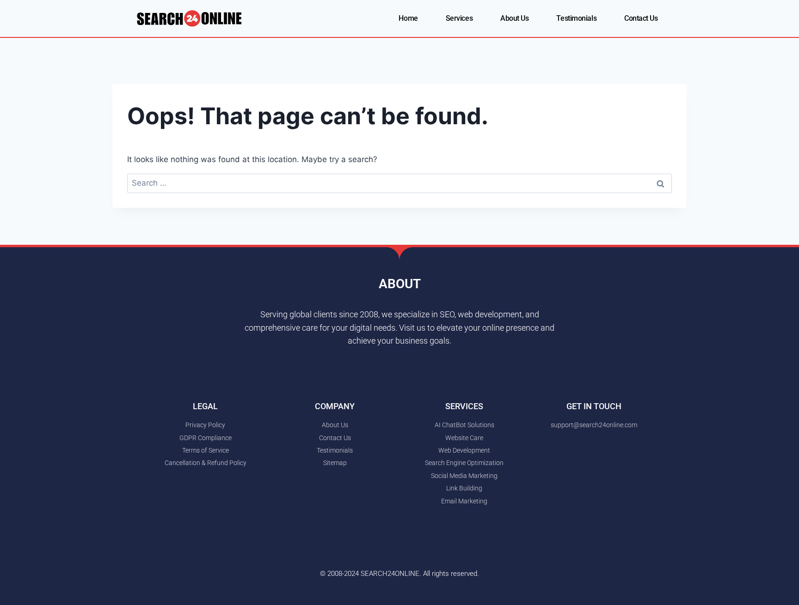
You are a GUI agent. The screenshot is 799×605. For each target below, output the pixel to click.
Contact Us (641, 18)
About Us (514, 18)
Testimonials (576, 18)
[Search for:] (399, 183)
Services (459, 18)
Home (408, 18)
